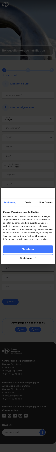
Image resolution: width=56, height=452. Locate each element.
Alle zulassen (28, 249)
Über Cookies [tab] (45, 202)
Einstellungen (26, 258)
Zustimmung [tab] (10, 202)
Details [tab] (28, 202)
